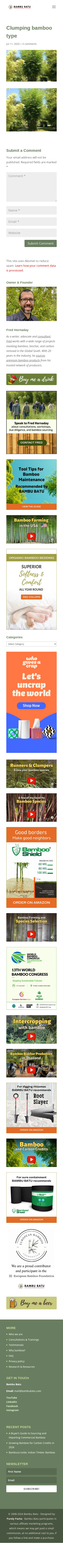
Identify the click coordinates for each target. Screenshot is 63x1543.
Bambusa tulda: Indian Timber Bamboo (32, 1452)
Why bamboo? (17, 1350)
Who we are (16, 1334)
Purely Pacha (14, 1518)
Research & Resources (22, 1366)
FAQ (11, 1355)
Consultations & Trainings (24, 1339)
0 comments (29, 44)
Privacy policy (16, 1361)
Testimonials (16, 1345)
